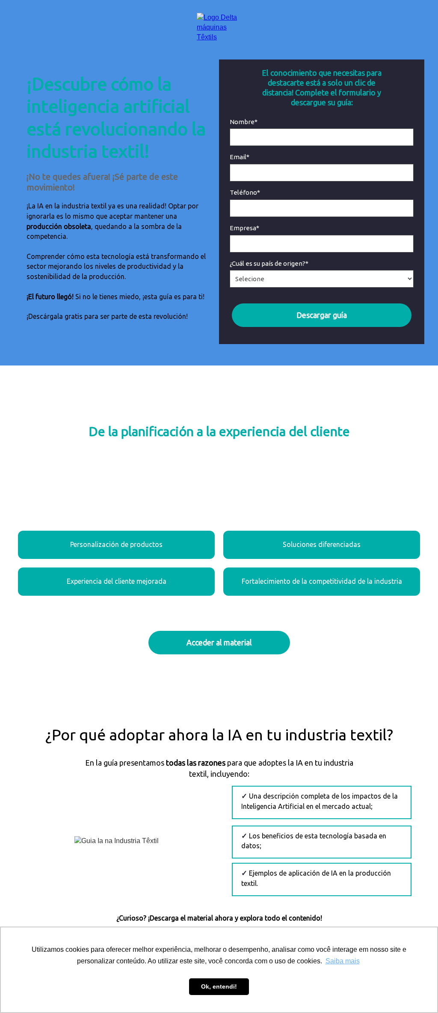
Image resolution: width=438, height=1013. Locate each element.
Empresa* (244, 228)
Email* (239, 156)
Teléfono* (245, 192)
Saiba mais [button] (343, 961)
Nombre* (243, 121)
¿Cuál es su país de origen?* (269, 263)
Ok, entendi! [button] (219, 986)
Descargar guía (321, 315)
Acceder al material (219, 642)
